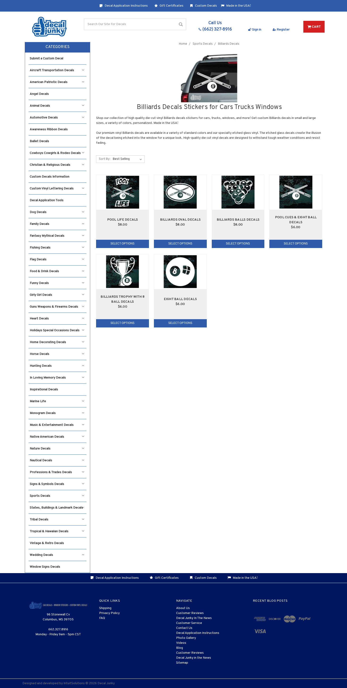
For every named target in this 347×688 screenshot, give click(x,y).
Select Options (122, 244)
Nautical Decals (41, 460)
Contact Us (184, 628)
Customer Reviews (190, 613)
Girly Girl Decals (41, 295)
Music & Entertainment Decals (52, 425)
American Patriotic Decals (49, 82)
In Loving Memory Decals (48, 378)
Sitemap (182, 663)
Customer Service (189, 623)
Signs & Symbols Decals (47, 484)
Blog (179, 648)
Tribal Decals (39, 520)
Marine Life (38, 401)
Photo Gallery (186, 638)
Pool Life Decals (122, 220)
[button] (57, 47)
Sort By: (104, 159)
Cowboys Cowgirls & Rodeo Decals (55, 153)
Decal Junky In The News (194, 618)
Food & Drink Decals (44, 271)
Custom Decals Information (49, 177)
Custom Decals (205, 6)
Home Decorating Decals (48, 342)
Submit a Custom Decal (46, 59)
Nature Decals (40, 449)
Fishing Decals (40, 248)
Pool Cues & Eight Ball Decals (296, 219)
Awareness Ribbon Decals (49, 129)
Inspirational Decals (44, 390)
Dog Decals (38, 212)
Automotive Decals (44, 118)
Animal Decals (40, 106)
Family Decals (39, 224)
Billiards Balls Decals (238, 220)
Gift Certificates (171, 6)
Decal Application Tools (46, 200)
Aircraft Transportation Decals (52, 70)
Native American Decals (47, 437)
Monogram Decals (43, 413)
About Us (183, 608)
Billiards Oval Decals (180, 220)
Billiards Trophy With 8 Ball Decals (122, 299)
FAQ (102, 618)
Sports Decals (40, 496)
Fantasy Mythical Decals (47, 236)
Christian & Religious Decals (50, 165)
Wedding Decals (41, 555)
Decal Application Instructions (126, 6)
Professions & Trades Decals (51, 472)
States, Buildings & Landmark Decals (56, 508)
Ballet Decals (39, 141)
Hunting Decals (41, 366)
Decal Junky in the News (193, 658)
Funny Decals (39, 283)
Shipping (105, 608)
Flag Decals (38, 259)
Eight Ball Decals (180, 299)
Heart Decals (39, 319)
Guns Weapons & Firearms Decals (54, 307)
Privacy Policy (109, 613)
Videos (181, 643)
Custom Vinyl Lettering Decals (52, 189)
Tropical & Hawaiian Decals (49, 531)
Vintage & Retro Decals (47, 543)
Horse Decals (39, 354)
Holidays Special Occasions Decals (55, 330)
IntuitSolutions (74, 683)
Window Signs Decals (45, 567)
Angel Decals (39, 94)
